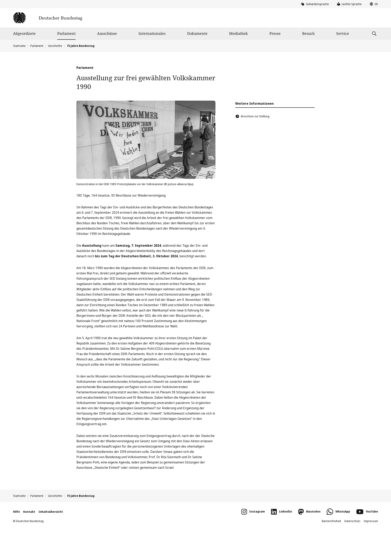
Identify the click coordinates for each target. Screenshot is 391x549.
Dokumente (197, 33)
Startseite (19, 46)
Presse (275, 33)
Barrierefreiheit (331, 521)
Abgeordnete (24, 33)
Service (342, 33)
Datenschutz (352, 521)
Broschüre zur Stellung (255, 116)
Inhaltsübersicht (50, 512)
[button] (373, 4)
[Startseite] (47, 17)
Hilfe (16, 512)
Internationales (152, 33)
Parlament (66, 33)
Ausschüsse (107, 33)
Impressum (371, 521)
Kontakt (29, 512)
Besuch (308, 33)
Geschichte (55, 46)
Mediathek (238, 33)
